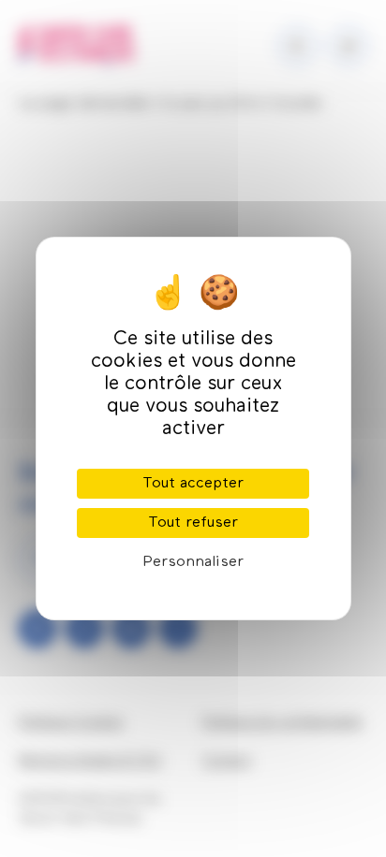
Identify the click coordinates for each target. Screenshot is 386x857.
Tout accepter (193, 483)
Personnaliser (193, 562)
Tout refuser (193, 523)
